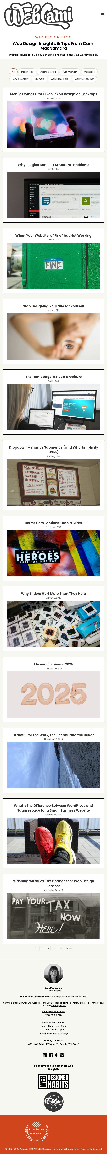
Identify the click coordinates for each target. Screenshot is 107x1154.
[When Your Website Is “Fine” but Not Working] (53, 260)
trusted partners (58, 1005)
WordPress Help (59, 78)
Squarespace (53, 1003)
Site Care (39, 78)
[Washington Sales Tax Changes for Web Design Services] (53, 909)
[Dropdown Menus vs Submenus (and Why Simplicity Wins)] (53, 475)
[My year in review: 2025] (53, 689)
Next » (69, 948)
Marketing (89, 71)
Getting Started (48, 71)
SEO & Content (20, 78)
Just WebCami (69, 71)
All (13, 71)
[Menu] (102, 15)
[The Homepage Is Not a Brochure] (53, 402)
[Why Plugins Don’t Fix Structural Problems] (53, 190)
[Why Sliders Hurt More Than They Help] (53, 618)
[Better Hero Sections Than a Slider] (53, 548)
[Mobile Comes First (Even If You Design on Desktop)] (53, 119)
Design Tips (27, 71)
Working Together (84, 78)
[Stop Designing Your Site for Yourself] (53, 331)
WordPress (37, 1003)
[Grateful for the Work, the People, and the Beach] (53, 760)
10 (61, 948)
